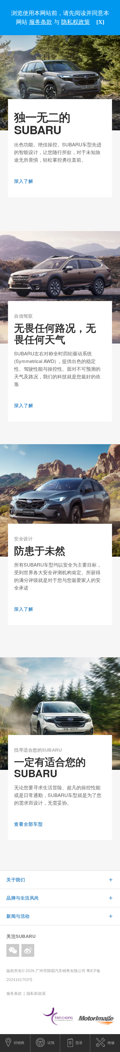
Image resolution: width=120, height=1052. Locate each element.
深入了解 (23, 181)
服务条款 (14, 993)
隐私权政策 (36, 993)
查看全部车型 (28, 824)
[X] (100, 22)
